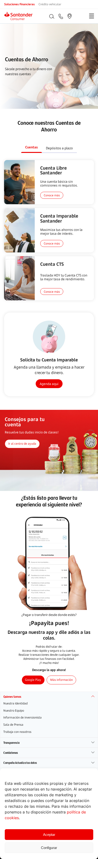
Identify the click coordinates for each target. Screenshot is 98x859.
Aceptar (49, 835)
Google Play (33, 680)
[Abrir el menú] (91, 16)
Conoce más (52, 195)
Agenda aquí (49, 383)
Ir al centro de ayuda (22, 444)
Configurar (49, 848)
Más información (61, 680)
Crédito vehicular (50, 4)
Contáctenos (10, 752)
